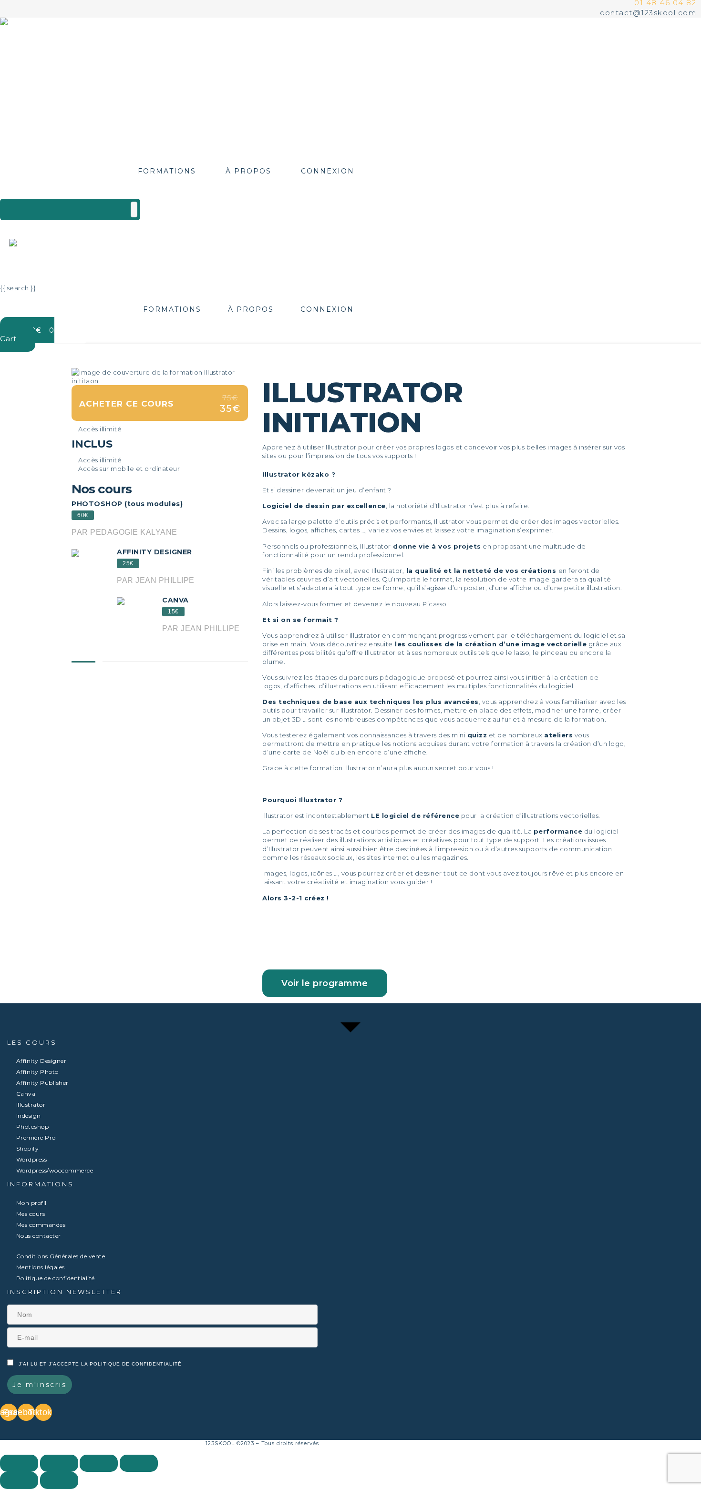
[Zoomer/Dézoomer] (139, 1463)
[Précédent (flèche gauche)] (19, 1480)
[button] (324, 983)
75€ (230, 398)
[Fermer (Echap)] (19, 1463)
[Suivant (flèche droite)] (59, 1480)
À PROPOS (248, 171)
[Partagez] (59, 1463)
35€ (230, 408)
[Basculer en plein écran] (99, 1463)
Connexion (327, 171)
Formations (167, 171)
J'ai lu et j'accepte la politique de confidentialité (100, 1364)
